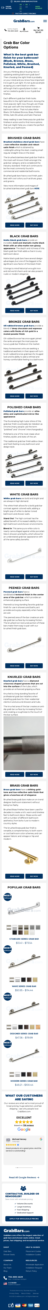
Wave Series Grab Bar (24, 986)
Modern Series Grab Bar (24, 1081)
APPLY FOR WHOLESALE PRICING (24, 1219)
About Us (7, 1265)
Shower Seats (9, 1255)
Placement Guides (33, 1251)
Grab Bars (7, 1251)
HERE (36, 188)
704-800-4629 (13, 31)
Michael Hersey (19, 1139)
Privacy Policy (14, 1293)
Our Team (7, 1268)
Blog (5, 1271)
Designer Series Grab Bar (24, 1034)
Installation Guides (33, 1255)
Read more (14, 774)
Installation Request (34, 1268)
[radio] (9, 927)
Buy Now (34, 225)
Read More (14, 225)
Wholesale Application (35, 1265)
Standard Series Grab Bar (24, 939)
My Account (24, 31)
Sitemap (36, 1293)
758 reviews (28, 1125)
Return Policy (31, 1271)
